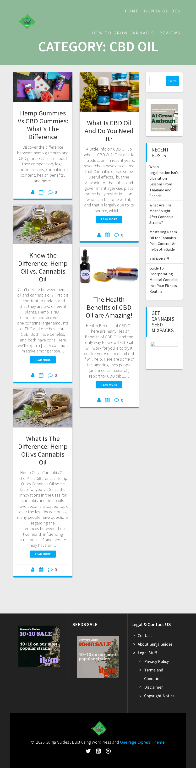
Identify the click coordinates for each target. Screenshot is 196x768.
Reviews (169, 33)
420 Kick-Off (159, 258)
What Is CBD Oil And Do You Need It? (109, 131)
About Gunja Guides (155, 644)
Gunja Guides (162, 11)
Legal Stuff (147, 652)
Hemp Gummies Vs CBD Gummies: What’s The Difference (43, 125)
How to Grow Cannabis (123, 33)
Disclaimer (153, 687)
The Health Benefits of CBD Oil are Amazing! (109, 307)
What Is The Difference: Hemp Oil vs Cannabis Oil (43, 450)
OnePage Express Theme (142, 742)
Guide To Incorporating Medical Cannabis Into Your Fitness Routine (163, 280)
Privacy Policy (156, 661)
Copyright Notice (159, 695)
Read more (109, 219)
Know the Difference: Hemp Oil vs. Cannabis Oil (43, 267)
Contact (145, 635)
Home (132, 11)
